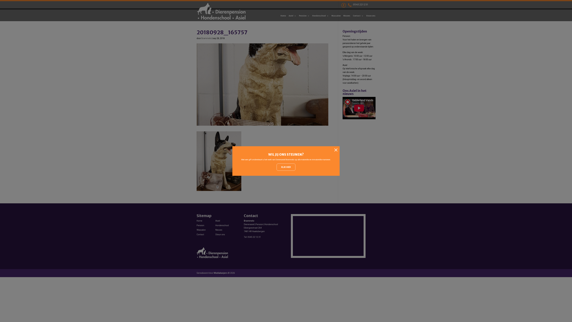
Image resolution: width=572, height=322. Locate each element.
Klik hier (286, 167)
